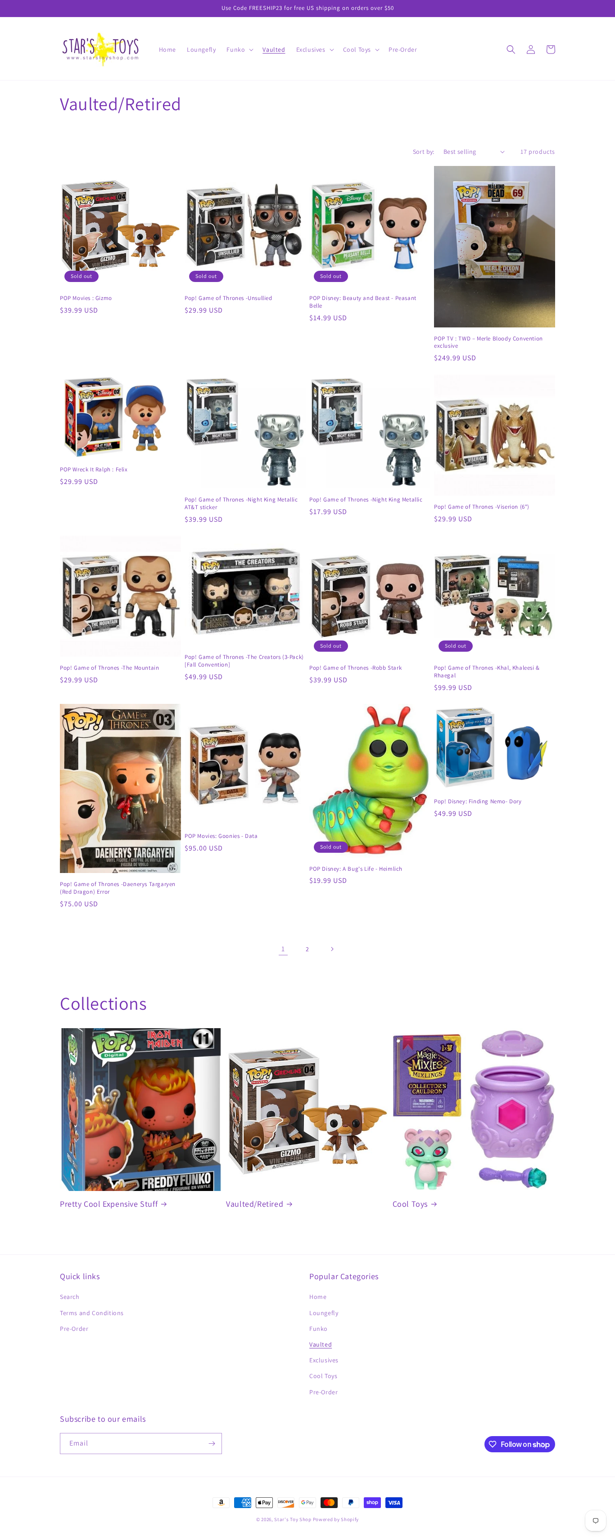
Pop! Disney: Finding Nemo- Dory (478, 801)
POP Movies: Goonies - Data (221, 836)
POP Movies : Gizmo (86, 298)
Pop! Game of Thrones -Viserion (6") (481, 506)
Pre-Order (74, 1329)
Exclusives (324, 1360)
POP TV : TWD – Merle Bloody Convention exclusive (488, 342)
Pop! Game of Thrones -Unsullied (228, 298)
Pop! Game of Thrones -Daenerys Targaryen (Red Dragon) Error (118, 888)
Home (317, 1297)
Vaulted (320, 1344)
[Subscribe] (212, 1443)
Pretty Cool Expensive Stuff (109, 1204)
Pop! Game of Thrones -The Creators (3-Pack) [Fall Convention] (244, 661)
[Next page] (332, 949)
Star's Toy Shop (293, 1519)
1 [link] (283, 949)
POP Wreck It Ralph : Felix (94, 469)
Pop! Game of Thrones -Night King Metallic (366, 499)
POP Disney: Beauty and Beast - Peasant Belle (362, 302)
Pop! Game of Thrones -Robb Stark (355, 668)
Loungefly (323, 1313)
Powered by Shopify (336, 1519)
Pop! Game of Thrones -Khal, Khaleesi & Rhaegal (487, 671)
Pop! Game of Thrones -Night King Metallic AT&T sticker (241, 503)
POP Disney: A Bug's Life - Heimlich (355, 869)
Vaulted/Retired (254, 1204)
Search (70, 1297)
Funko (318, 1329)
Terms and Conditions (92, 1313)
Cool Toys (410, 1204)
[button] (239, 49)
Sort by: (423, 152)
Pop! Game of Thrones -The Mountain (109, 668)
